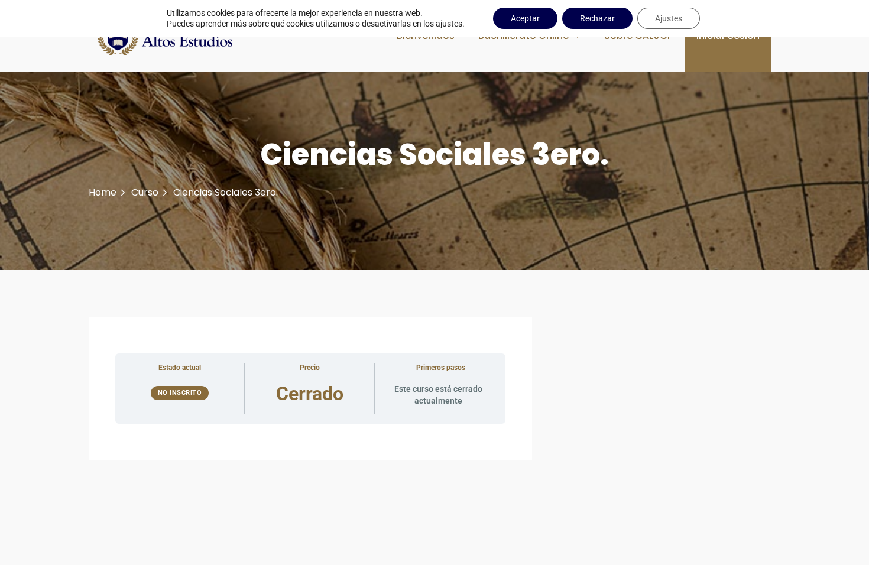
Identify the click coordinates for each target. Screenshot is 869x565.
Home (102, 192)
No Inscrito (180, 393)
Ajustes (668, 18)
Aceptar (525, 18)
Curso (144, 192)
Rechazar (597, 18)
